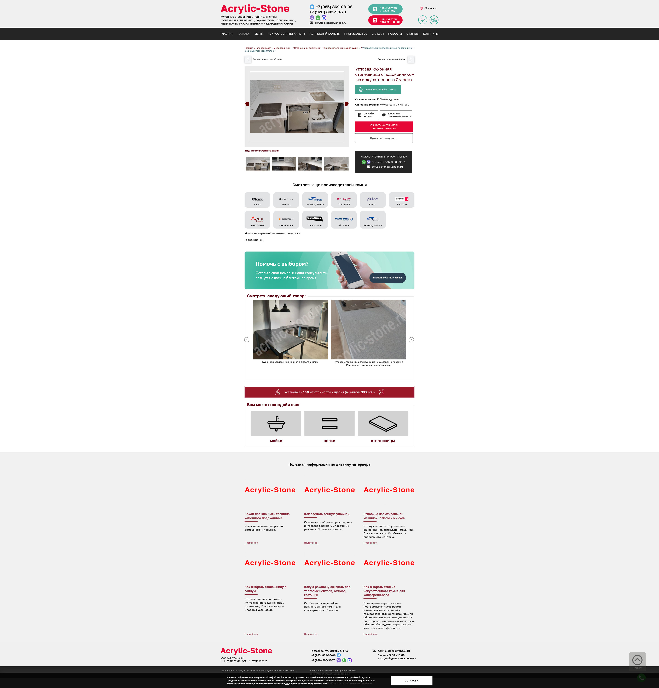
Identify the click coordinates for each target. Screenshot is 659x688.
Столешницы (283, 47)
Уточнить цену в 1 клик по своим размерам (383, 126)
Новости (395, 33)
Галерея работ (264, 47)
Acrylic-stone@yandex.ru (394, 650)
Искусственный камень (286, 33)
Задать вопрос (422, 19)
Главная (227, 33)
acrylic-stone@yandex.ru (330, 22)
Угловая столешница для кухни (341, 47)
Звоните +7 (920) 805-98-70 (389, 162)
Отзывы (412, 33)
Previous (247, 104)
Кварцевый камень (325, 33)
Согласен (411, 680)
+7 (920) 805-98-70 (328, 11)
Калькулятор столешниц (388, 9)
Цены (259, 33)
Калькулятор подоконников (390, 20)
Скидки (378, 33)
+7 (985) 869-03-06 (334, 6)
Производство (355, 33)
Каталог (244, 33)
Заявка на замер (434, 19)
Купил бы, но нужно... (384, 137)
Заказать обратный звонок (399, 115)
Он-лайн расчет (369, 115)
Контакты (430, 33)
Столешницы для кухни (307, 47)
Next (347, 104)
